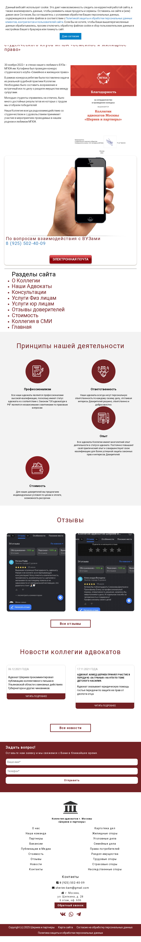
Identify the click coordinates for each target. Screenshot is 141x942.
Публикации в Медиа (36, 848)
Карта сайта (65, 927)
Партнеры (36, 838)
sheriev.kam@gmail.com (72, 887)
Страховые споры (105, 864)
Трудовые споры (105, 859)
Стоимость (25, 315)
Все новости (70, 728)
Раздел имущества (105, 853)
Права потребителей (105, 848)
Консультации (29, 292)
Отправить (72, 780)
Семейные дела (105, 843)
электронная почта (70, 259)
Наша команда (36, 833)
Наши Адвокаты (32, 286)
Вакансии (36, 843)
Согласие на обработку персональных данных (105, 927)
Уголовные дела (104, 838)
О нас (36, 828)
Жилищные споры (105, 833)
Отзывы (36, 859)
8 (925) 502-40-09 (26, 243)
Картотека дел (105, 828)
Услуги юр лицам (33, 304)
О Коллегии (26, 280)
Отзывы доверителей (38, 309)
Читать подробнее (36, 705)
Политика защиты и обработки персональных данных (70, 932)
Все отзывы (70, 624)
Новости (36, 864)
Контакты (36, 869)
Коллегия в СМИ (32, 321)
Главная (22, 327)
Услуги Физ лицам (34, 298)
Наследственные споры (105, 869)
